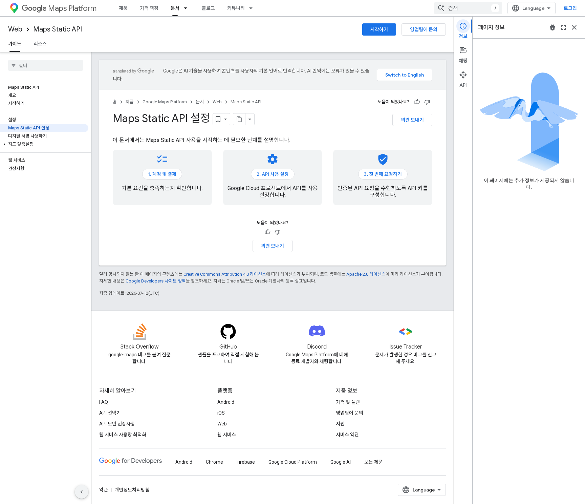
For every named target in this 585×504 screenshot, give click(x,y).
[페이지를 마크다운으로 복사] (239, 119)
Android (225, 402)
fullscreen (563, 27)
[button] (44, 144)
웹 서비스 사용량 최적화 (122, 434)
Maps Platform (72, 8)
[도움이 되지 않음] (427, 102)
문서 (175, 8)
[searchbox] (45, 65)
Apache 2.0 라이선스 (366, 274)
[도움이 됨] (417, 102)
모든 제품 (373, 462)
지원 (340, 423)
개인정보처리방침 (132, 489)
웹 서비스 (226, 434)
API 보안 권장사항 (117, 423)
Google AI (340, 462)
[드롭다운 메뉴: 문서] (187, 8)
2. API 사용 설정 (273, 174)
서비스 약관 (347, 434)
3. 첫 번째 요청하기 (383, 174)
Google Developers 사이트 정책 (156, 281)
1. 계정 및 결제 (162, 174)
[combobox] (468, 8)
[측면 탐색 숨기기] (81, 492)
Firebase (246, 462)
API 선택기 (110, 413)
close (574, 27)
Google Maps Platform (165, 101)
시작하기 (379, 29)
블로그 (208, 8)
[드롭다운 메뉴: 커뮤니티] (253, 8)
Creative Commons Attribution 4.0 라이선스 (224, 274)
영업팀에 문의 (423, 29)
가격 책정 (149, 8)
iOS (221, 413)
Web (15, 29)
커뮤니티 (236, 8)
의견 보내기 (412, 120)
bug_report (552, 27)
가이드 (14, 44)
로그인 (570, 8)
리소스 (40, 44)
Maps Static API (57, 29)
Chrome (214, 462)
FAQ (103, 402)
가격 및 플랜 (348, 402)
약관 (103, 489)
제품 (123, 8)
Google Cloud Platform (292, 462)
